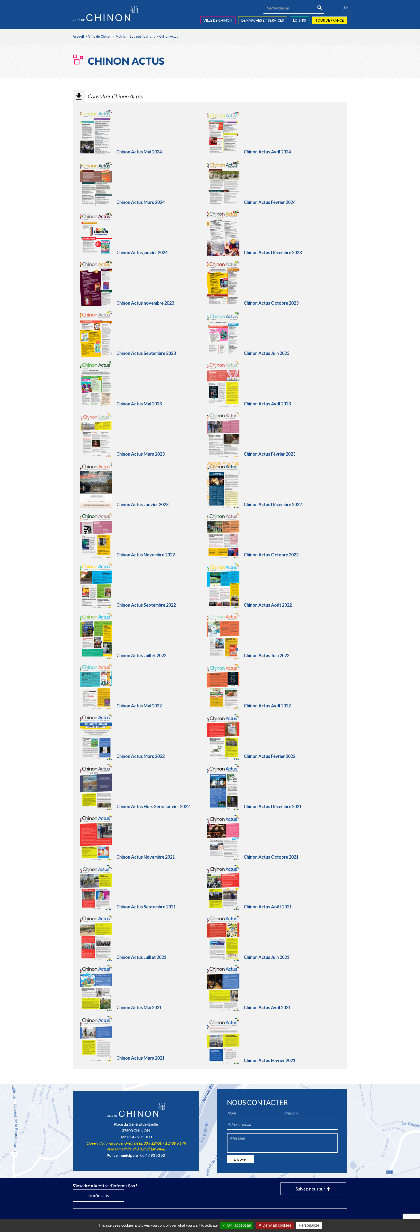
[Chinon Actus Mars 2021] (98, 1038)
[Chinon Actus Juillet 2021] (98, 937)
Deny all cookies (276, 1225)
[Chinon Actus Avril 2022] (225, 686)
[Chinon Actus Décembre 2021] (225, 787)
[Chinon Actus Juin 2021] (225, 937)
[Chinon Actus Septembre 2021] (98, 887)
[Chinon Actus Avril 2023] (225, 384)
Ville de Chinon (217, 20)
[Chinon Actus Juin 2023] (225, 334)
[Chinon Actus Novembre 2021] (98, 837)
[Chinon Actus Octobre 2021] (225, 837)
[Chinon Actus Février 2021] (225, 1041)
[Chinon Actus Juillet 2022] (98, 636)
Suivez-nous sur (311, 1188)
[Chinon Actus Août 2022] (225, 586)
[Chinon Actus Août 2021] (225, 887)
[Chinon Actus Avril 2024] (225, 132)
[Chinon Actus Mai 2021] (98, 988)
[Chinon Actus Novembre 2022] (98, 535)
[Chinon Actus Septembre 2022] (98, 585)
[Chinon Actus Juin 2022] (225, 636)
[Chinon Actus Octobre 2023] (225, 283)
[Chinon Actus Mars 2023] (98, 435)
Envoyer (240, 1159)
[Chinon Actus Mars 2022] (98, 736)
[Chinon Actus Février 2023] (225, 434)
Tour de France (329, 20)
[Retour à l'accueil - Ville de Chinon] (105, 13)
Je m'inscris (98, 1195)
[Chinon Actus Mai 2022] (98, 686)
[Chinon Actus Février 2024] (225, 182)
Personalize (309, 1225)
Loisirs (299, 20)
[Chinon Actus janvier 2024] (98, 233)
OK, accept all (238, 1225)
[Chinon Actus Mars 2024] (98, 182)
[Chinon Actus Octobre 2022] (225, 535)
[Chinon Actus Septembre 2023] (98, 334)
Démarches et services (262, 20)
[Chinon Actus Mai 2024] (98, 132)
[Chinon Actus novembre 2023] (98, 283)
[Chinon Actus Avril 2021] (225, 988)
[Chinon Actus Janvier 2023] (98, 485)
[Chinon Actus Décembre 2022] (225, 485)
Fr (345, 8)
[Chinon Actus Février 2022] (225, 737)
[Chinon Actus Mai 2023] (98, 384)
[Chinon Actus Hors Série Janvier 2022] (98, 787)
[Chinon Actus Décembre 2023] (225, 233)
